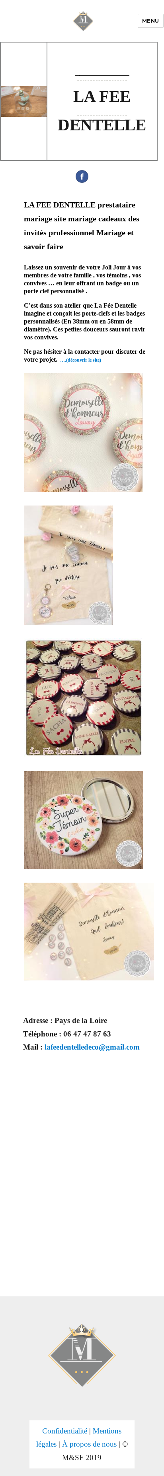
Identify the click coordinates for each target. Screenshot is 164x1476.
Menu (150, 20)
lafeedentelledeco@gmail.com (92, 1047)
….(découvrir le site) (80, 360)
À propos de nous (89, 1444)
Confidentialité (64, 1431)
